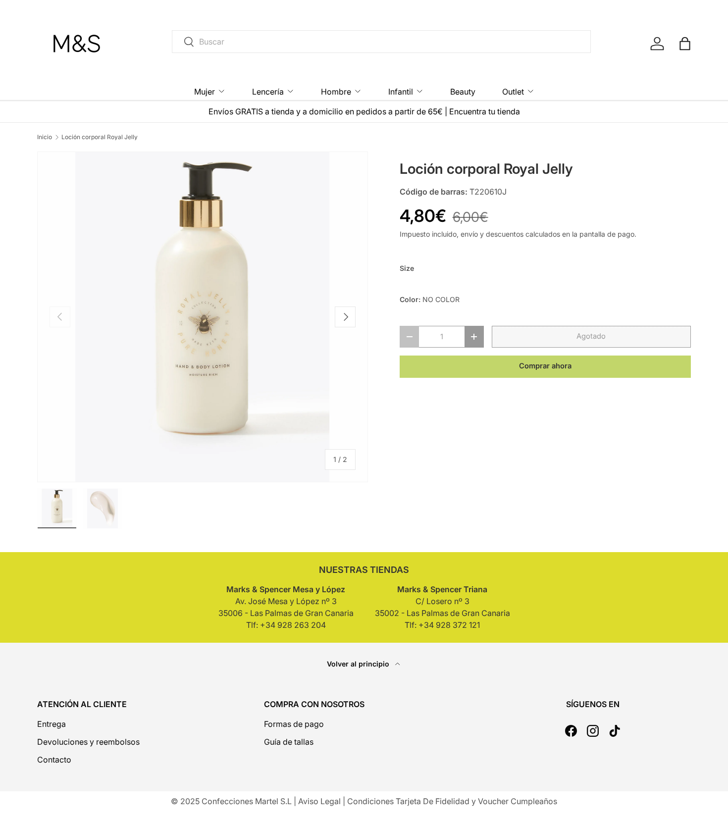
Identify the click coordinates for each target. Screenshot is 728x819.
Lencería (268, 92)
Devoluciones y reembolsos (88, 742)
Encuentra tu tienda (484, 111)
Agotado (591, 336)
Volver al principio (359, 664)
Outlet (513, 92)
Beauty (462, 92)
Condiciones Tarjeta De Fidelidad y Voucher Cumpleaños (452, 801)
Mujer (204, 92)
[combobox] (381, 41)
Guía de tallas (288, 742)
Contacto (54, 760)
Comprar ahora (545, 365)
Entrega (51, 724)
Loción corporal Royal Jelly (99, 137)
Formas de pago (294, 724)
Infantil (400, 92)
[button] (685, 43)
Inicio (44, 137)
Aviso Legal (319, 801)
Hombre (336, 92)
